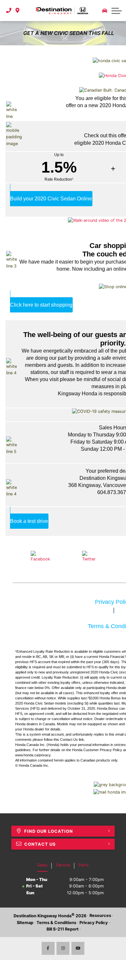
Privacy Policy (93, 922)
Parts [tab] (84, 865)
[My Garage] (104, 10)
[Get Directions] (18, 10)
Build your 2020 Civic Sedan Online (51, 198)
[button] (116, 11)
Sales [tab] (42, 865)
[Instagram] (63, 948)
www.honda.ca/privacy (32, 755)
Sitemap (25, 922)
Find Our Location (48, 831)
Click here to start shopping (41, 305)
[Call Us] (9, 10)
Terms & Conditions (56, 922)
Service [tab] (63, 865)
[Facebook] (48, 948)
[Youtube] (77, 948)
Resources (100, 915)
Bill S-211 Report (63, 929)
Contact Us (69, 739)
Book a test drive (29, 521)
